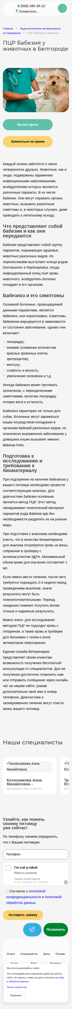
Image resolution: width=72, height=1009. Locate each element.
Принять (15, 995)
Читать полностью (17, 987)
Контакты (55, 963)
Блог (34, 963)
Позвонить (56, 929)
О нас (14, 963)
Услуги (11, 953)
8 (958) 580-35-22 (31, 6)
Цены (46, 953)
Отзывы (60, 953)
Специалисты (29, 953)
